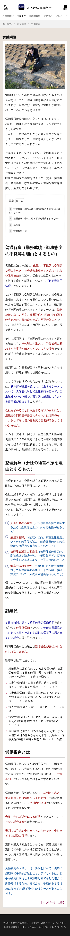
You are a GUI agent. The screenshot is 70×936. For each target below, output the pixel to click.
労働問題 (35, 23)
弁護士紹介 (8, 15)
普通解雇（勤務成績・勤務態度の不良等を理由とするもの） (34, 210)
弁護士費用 (34, 15)
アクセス (48, 15)
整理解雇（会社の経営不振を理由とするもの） (35, 218)
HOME (9, 23)
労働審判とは (18, 230)
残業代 (15, 224)
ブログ (59, 15)
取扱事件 (21, 15)
